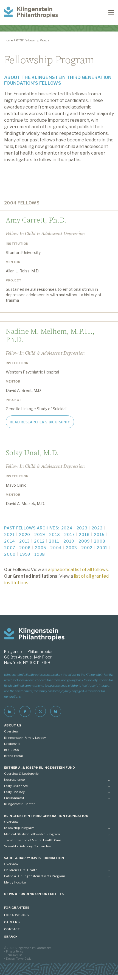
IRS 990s (11, 750)
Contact (12, 929)
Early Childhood (16, 786)
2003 (71, 547)
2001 (102, 547)
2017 (69, 534)
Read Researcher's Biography (40, 422)
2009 (84, 541)
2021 (9, 534)
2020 (24, 534)
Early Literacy (14, 792)
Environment (14, 798)
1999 (25, 554)
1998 (39, 554)
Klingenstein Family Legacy (25, 738)
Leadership (12, 744)
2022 (97, 528)
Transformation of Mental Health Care (32, 840)
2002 (86, 547)
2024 (66, 528)
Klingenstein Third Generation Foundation (46, 816)
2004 (56, 547)
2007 (9, 547)
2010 (68, 541)
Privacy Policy (14, 951)
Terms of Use (14, 955)
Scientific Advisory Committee (27, 846)
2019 (39, 534)
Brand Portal (13, 756)
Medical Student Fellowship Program (32, 834)
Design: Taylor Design (19, 958)
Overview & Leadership (21, 774)
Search (11, 937)
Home (8, 40)
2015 (99, 534)
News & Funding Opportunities (34, 894)
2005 (40, 547)
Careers (12, 922)
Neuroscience (14, 780)
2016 (84, 534)
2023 (82, 528)
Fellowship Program (19, 828)
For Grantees (17, 908)
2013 (24, 541)
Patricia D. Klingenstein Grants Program (34, 876)
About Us (12, 725)
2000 (10, 554)
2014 (9, 541)
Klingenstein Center (19, 804)
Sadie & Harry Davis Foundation (34, 858)
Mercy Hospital (15, 882)
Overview (11, 731)
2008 (99, 541)
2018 (54, 534)
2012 (39, 541)
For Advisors (16, 915)
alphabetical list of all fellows (78, 569)
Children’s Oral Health (20, 870)
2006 (25, 547)
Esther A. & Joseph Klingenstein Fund (39, 767)
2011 (54, 541)
